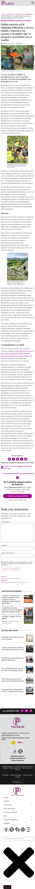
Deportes (4, 621)
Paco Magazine (9, 809)
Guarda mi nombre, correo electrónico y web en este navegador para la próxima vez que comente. (17, 563)
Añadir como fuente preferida (17, 496)
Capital (7, 801)
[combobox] (18, 838)
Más (5, 816)
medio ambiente (18, 456)
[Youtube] (28, 829)
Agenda (6, 823)
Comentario (5, 522)
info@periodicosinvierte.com (17, 758)
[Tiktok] (17, 829)
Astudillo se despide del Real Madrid (11, 617)
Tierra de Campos (6, 623)
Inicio (2, 14)
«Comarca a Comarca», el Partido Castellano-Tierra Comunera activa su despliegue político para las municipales (11, 599)
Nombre (4, 545)
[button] (9, 459)
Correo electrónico (8, 553)
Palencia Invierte (10, 812)
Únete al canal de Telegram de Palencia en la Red (18, 467)
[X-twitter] (20, 751)
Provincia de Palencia (10, 14)
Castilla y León (6, 614)
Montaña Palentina (20, 14)
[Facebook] (14, 751)
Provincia (7, 805)
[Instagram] (23, 829)
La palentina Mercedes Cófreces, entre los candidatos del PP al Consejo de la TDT (12, 610)
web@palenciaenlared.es (17, 756)
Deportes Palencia (11, 820)
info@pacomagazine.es (17, 760)
